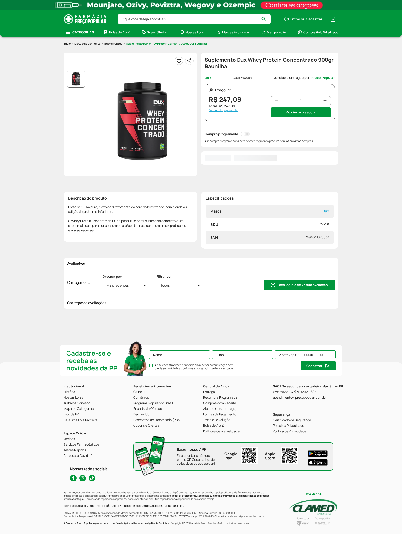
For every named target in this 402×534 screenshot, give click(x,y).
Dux (326, 211)
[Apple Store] (317, 462)
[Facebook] (73, 478)
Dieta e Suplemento (87, 44)
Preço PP (223, 90)
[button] (303, 19)
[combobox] (194, 19)
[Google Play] (317, 453)
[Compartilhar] (189, 61)
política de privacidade (218, 368)
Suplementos (113, 44)
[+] (325, 100)
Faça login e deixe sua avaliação (303, 285)
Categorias (83, 32)
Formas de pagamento (223, 110)
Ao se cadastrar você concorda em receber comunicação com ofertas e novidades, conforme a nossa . (194, 367)
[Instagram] (82, 478)
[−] (276, 100)
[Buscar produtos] (266, 19)
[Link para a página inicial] (67, 44)
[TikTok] (92, 478)
